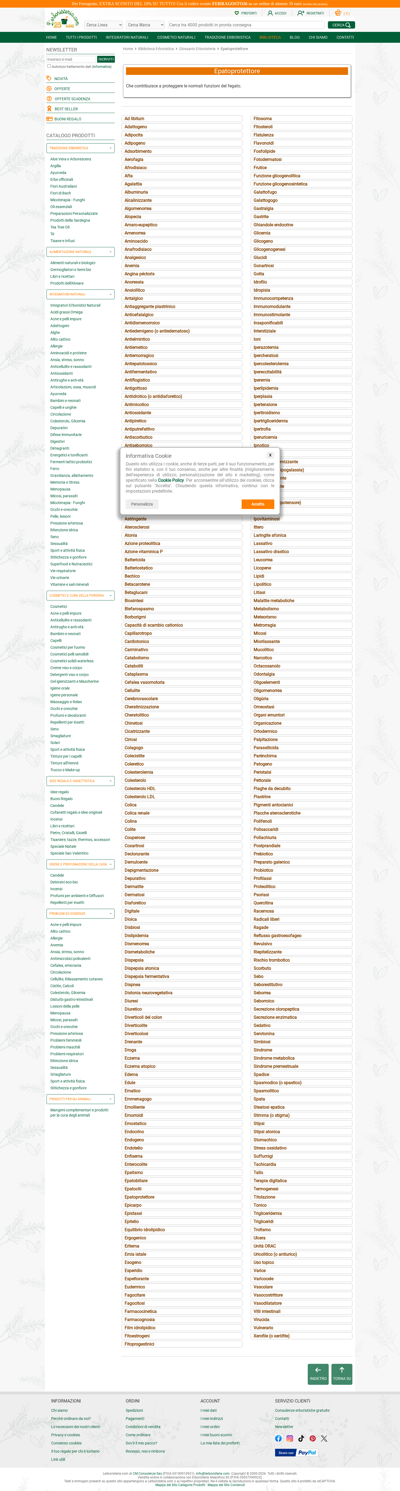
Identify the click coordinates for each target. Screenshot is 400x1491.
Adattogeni (59, 326)
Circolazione (60, 414)
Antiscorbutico (138, 437)
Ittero (258, 527)
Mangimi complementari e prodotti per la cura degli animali (79, 1112)
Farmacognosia (140, 1319)
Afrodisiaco (136, 167)
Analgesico (135, 257)
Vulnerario (263, 1327)
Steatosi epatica (269, 1107)
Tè (52, 234)
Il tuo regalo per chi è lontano (75, 1451)
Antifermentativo (141, 371)
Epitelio (132, 1221)
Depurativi (58, 428)
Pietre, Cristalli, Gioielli (68, 833)
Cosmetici (58, 606)
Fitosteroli (263, 126)
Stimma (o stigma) (272, 1115)
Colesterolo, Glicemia (67, 421)
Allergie (56, 346)
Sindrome (263, 1050)
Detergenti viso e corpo (69, 674)
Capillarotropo (138, 633)
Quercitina (263, 902)
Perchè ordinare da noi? (71, 1418)
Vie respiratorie (63, 571)
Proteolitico (264, 886)
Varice (260, 1270)
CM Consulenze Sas (147, 1473)
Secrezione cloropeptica (276, 1009)
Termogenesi (266, 1188)
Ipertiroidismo (267, 412)
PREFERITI (249, 13)
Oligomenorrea (268, 690)
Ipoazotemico (267, 453)
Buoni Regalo (61, 799)
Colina (131, 821)
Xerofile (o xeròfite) (272, 1335)
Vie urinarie (59, 577)
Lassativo (263, 543)
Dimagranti (59, 448)
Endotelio (134, 1148)
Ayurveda (58, 172)
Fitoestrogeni (137, 1335)
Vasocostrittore (268, 1295)
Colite (130, 829)
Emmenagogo (138, 1099)
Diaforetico (135, 902)
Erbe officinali (61, 179)
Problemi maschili (65, 1047)
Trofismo (262, 1229)
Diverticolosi (136, 1033)
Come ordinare (138, 1435)
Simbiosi (262, 1041)
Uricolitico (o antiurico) (275, 1254)
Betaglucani (136, 592)
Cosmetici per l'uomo (67, 647)
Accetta (257, 504)
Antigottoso (136, 388)
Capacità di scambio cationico (154, 625)
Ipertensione (265, 404)
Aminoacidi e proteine (68, 353)
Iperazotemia (266, 347)
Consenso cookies (66, 1443)
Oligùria (261, 698)
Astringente (135, 519)
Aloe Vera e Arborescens (70, 159)
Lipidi (259, 576)
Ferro (54, 468)
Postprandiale (267, 845)
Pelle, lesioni (60, 516)
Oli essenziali (61, 207)
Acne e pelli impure (65, 319)
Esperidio (133, 1270)
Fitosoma (263, 118)
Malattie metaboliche (274, 600)
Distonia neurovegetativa (149, 992)
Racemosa (264, 911)
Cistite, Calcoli (62, 986)
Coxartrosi (134, 845)
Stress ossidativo (270, 1148)
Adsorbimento (138, 151)
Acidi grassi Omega (66, 312)
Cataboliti (134, 666)
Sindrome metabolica (274, 1058)
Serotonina (264, 1033)
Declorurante (137, 853)
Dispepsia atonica (142, 968)
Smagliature (60, 736)
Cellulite (132, 690)
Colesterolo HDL (140, 788)
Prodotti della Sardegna (70, 220)
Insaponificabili (268, 322)
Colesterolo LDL (140, 796)
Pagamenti (135, 1418)
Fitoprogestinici (139, 1344)
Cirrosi (131, 739)
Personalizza (142, 504)
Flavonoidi (264, 143)
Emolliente (135, 1107)
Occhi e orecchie (64, 509)
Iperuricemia (265, 437)
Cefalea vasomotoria (145, 682)
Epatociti (133, 1188)
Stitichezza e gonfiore (68, 557)
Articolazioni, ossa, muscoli (73, 387)
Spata (259, 1099)
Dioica (131, 919)
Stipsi (259, 1123)
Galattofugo (265, 192)
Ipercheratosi (266, 355)
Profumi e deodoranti (68, 715)
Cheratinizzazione (142, 706)
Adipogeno (135, 143)
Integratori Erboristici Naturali (75, 305)
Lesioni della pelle (64, 1006)
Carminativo (136, 649)
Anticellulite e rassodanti (70, 366)
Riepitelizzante (268, 952)
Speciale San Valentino (69, 853)
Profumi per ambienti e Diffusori (77, 896)
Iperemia (262, 380)
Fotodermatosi (268, 159)
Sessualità (59, 543)
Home (128, 49)
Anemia (56, 945)
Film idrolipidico (140, 1327)
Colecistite (134, 755)
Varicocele (263, 1278)
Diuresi (131, 1001)
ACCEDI (280, 13)
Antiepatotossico (141, 363)
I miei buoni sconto (216, 1435)
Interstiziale (265, 331)
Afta (129, 175)
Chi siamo (59, 1410)
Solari (55, 742)
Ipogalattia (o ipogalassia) (279, 469)
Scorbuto (262, 968)
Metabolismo (266, 608)
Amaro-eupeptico (141, 224)
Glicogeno (263, 241)
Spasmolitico (266, 1090)
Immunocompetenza (273, 298)
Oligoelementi (267, 682)
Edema (131, 1074)
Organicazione (267, 723)
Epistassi (133, 1213)
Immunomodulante (272, 306)
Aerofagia (134, 159)
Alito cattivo (60, 339)
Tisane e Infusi (62, 241)
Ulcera (260, 1237)
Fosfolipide (264, 151)
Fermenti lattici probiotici (71, 462)
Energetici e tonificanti (69, 455)
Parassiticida (266, 747)
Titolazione (264, 1197)
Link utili (58, 1459)
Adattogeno (136, 126)
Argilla (55, 166)
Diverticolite (136, 1025)
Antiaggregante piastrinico (150, 306)
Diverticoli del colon (143, 1017)
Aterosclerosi (137, 527)
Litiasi (259, 592)
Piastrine (262, 796)
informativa (101, 67)
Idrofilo (260, 282)
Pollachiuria (265, 837)
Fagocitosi (135, 1303)
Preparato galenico (272, 862)
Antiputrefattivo (140, 429)
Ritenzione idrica (64, 530)
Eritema (132, 1246)
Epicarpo (133, 1205)
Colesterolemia (139, 772)
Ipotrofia (262, 510)
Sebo (258, 976)
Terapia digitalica (270, 1180)
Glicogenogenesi (269, 249)
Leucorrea (263, 559)
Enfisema (134, 1156)
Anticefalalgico (139, 314)
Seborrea (262, 992)
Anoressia (134, 282)
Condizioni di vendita (143, 1427)
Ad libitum (134, 118)
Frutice (260, 167)
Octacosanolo (267, 666)
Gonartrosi (264, 265)
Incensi (56, 819)
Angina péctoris (140, 273)
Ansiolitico (135, 290)
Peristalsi (262, 772)
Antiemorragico (139, 355)
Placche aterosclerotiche (277, 813)
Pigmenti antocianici (273, 804)
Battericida (135, 559)
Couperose (135, 837)
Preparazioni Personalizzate (74, 213)
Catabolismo (137, 657)
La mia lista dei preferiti (220, 1443)
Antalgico (134, 298)
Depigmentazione (141, 870)
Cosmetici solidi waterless (72, 661)
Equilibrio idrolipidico (145, 1229)
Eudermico (135, 1286)
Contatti (282, 1418)
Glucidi (260, 257)
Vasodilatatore (268, 1303)
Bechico (132, 576)
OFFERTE (61, 89)
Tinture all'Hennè (64, 763)
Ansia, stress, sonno (67, 360)
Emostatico (135, 1123)
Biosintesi (134, 600)
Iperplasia (263, 396)
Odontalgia (264, 674)
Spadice (261, 1074)
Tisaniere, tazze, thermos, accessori (80, 839)
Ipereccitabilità (268, 371)
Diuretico (133, 1009)
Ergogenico (135, 1237)
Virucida (261, 1319)
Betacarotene (137, 584)
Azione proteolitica (142, 543)
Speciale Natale (63, 846)
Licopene (262, 568)
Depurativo (135, 878)
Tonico (260, 1205)
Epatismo (134, 1172)
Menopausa (60, 489)
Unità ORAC (265, 1246)
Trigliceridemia (268, 1213)
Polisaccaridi (266, 829)
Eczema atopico (140, 1066)
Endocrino (134, 1131)
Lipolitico (262, 584)
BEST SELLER (65, 109)
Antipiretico (135, 420)
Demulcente (136, 862)
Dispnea (132, 984)
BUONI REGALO (67, 119)
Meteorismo (265, 617)
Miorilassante (267, 641)
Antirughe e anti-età (67, 380)
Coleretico (134, 764)
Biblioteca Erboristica (156, 49)
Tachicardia (265, 1164)
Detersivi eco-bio (64, 882)
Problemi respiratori (67, 1054)
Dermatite (134, 886)
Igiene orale (60, 688)
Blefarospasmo (139, 608)
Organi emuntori (269, 715)
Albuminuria (136, 192)
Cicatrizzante (137, 731)
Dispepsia (134, 960)
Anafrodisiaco (138, 249)
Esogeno (133, 1262)
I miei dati (209, 1410)
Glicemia (262, 233)
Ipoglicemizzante (270, 478)
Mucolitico (264, 649)
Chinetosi (134, 723)
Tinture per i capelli (66, 756)
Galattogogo (266, 200)
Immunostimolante (272, 314)
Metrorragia (265, 625)
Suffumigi (263, 1156)
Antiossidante (138, 412)
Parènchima (265, 755)
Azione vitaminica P (144, 551)
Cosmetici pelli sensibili (69, 654)
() (347, 14)
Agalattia (133, 184)
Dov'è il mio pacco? (141, 1443)
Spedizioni (134, 1410)
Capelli (55, 640)
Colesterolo (135, 780)
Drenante (133, 1041)
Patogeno (263, 764)
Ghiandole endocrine (273, 224)
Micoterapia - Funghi (67, 200)
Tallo (258, 1172)
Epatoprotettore (139, 1197)
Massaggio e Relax (66, 702)
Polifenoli (263, 821)
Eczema (132, 1058)
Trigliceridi (263, 1221)
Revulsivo (263, 943)
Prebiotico (263, 853)
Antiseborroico (138, 445)
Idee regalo (59, 792)
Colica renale (137, 813)
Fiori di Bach (60, 193)
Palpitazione (266, 739)
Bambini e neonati (65, 400)
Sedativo (262, 1025)
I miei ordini (210, 1427)
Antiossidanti (61, 373)
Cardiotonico (137, 641)
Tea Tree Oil (59, 227)
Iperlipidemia (266, 388)
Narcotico (263, 657)
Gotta (259, 273)
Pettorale (262, 780)
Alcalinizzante (138, 200)
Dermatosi (134, 894)
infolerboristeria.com (213, 1473)
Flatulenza (264, 135)
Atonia (131, 535)
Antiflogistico (137, 380)
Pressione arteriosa (66, 523)
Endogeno (134, 1139)
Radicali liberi (266, 919)
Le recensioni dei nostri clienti (75, 1427)
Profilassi (263, 878)
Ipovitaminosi (267, 519)
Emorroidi (134, 1115)
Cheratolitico (137, 715)
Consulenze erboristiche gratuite (302, 1410)
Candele (57, 805)
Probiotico (263, 870)
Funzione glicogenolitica (277, 175)
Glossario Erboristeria (197, 49)
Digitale (132, 911)
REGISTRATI (315, 13)
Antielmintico (137, 339)
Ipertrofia (262, 429)
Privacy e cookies (65, 1435)
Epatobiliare (136, 1180)
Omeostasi (264, 706)
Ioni (257, 339)
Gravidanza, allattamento (71, 475)
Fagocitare (135, 1295)
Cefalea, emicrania (65, 965)
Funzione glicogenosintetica (280, 184)
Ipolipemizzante (269, 486)
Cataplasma (136, 674)
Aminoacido (136, 241)
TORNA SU (342, 1378)
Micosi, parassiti (64, 496)
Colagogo (134, 747)
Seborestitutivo (268, 984)
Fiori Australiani (63, 186)
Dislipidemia (137, 935)
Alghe (55, 332)
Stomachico (265, 1139)
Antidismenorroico (142, 322)
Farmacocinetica (141, 1311)
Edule (130, 1082)
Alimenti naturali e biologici (72, 263)
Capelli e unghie (63, 407)
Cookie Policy (171, 480)
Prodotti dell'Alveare (67, 283)
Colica (131, 804)
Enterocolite (136, 1164)
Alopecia (133, 216)
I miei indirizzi (212, 1418)
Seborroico (264, 1001)
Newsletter (284, 1427)
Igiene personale (64, 695)
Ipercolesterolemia (271, 363)
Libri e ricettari (62, 276)
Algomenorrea (138, 208)
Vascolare (263, 1286)
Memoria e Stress (64, 482)
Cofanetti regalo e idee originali (76, 812)
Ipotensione (265, 494)
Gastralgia (263, 208)
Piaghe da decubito (272, 788)
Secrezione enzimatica (275, 1017)
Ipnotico (261, 445)
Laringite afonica (270, 535)
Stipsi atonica (267, 1131)
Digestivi (57, 441)
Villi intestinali (267, 1311)
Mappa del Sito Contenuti (226, 1485)
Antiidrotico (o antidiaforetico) (153, 396)
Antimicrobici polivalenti (70, 958)
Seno (54, 537)
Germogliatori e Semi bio (70, 269)
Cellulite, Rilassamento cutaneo (76, 979)
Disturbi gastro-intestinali (71, 999)
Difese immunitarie (66, 434)
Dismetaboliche (140, 952)
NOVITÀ (60, 79)
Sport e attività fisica (67, 550)
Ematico (132, 1090)
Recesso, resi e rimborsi (145, 1451)
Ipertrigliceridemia (271, 420)
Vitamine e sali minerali (69, 584)
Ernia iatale (135, 1254)
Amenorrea (135, 233)
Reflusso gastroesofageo (277, 935)
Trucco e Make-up (65, 770)
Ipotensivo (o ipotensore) (277, 502)
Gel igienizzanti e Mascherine (74, 681)
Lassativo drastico (271, 551)
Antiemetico (136, 347)
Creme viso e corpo (66, 668)
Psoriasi (261, 894)
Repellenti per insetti (67, 722)
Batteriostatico (139, 568)
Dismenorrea (137, 943)
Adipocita (134, 135)
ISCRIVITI (106, 59)
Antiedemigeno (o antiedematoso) (157, 331)
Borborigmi (135, 617)
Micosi (260, 633)
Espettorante (137, 1278)
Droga (130, 1050)
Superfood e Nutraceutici (71, 564)
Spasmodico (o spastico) (278, 1082)
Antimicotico (137, 404)
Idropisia (262, 290)
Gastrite (261, 216)
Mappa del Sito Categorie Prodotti (180, 1485)
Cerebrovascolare (141, 698)
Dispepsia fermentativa (147, 976)
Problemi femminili (65, 1040)
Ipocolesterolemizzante (276, 461)
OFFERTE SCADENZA (71, 99)
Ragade (261, 927)
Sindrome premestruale (276, 1066)
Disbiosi (132, 927)
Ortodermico (265, 731)
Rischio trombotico (272, 960)
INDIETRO (318, 1378)
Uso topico (264, 1262)
